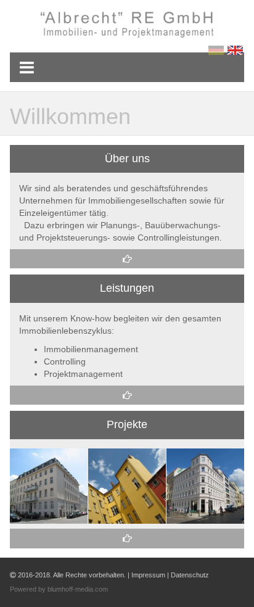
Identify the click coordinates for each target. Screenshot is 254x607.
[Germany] (217, 50)
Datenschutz (190, 575)
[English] (235, 50)
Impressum (148, 575)
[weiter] (127, 258)
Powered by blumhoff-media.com (59, 589)
